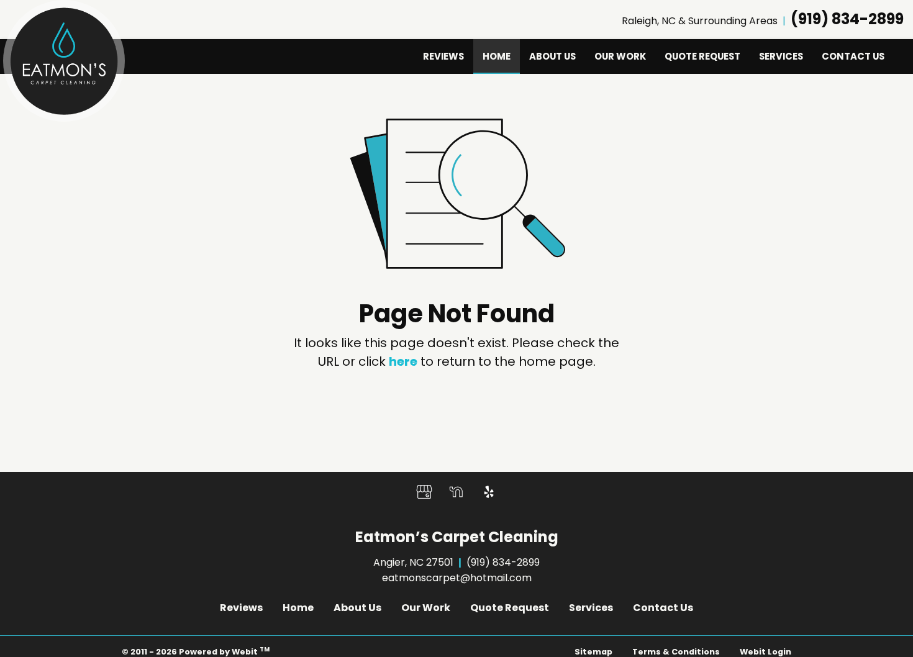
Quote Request (702, 56)
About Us (552, 56)
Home (501, 56)
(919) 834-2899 (847, 19)
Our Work (620, 56)
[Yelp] (489, 492)
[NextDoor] (456, 492)
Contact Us (853, 56)
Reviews (443, 56)
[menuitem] (443, 56)
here (403, 361)
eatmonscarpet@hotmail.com (457, 578)
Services (781, 56)
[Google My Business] (424, 492)
